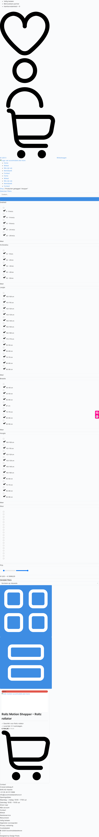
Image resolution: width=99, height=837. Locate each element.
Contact (7, 173)
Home (6, 163)
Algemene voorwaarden (8, 823)
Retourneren (4, 818)
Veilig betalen (5, 820)
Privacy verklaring (6, 825)
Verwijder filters (6, 580)
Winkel (6, 166)
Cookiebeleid (5, 828)
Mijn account (4, 808)
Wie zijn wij (8, 168)
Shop (2, 189)
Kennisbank (8, 171)
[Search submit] (49, 199)
